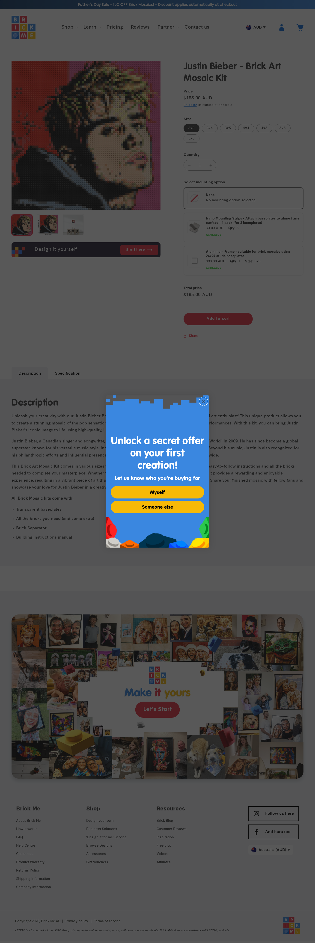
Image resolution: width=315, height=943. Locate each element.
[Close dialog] (203, 401)
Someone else (157, 507)
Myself (157, 492)
